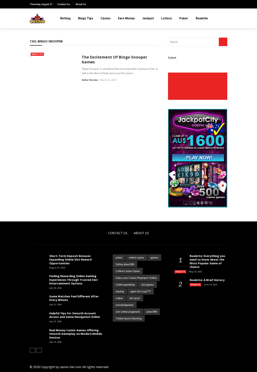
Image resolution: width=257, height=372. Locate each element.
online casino (136, 257)
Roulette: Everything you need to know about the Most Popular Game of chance (207, 261)
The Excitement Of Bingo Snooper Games (114, 59)
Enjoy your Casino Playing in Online (136, 277)
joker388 (152, 311)
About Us (80, 4)
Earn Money (126, 18)
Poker (183, 18)
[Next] (39, 350)
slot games (147, 284)
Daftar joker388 (125, 264)
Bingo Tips (85, 18)
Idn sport (134, 298)
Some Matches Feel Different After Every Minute (74, 298)
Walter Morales (90, 80)
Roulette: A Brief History (207, 280)
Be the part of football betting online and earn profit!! (199, 86)
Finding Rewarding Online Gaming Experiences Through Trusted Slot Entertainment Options (73, 279)
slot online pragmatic (128, 311)
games (154, 257)
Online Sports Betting (129, 318)
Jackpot (148, 18)
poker (119, 257)
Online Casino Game (128, 271)
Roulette (202, 18)
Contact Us (63, 4)
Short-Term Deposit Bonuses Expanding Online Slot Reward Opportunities (70, 259)
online (119, 298)
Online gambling (125, 284)
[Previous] (32, 350)
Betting (65, 18)
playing (120, 291)
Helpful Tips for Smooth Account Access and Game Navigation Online (74, 315)
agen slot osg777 (140, 291)
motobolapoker (125, 304)
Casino (105, 18)
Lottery (166, 18)
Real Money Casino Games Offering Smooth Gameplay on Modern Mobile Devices (75, 333)
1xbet (172, 57)
